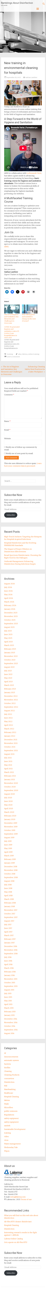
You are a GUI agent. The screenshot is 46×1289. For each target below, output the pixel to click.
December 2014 (10, 1019)
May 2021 (8, 765)
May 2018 (8, 892)
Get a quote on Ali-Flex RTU (15, 1242)
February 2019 (10, 859)
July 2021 (8, 758)
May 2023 (8, 678)
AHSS (6, 247)
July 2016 (8, 957)
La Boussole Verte (34, 173)
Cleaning (8, 1071)
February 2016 (10, 972)
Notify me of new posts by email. (19, 453)
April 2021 (8, 769)
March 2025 (9, 645)
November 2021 (11, 743)
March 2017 (9, 935)
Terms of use (26, 1199)
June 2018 (8, 888)
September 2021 (11, 750)
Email (7, 430)
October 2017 (9, 914)
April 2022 (8, 725)
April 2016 (8, 964)
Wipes (6, 1151)
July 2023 (8, 671)
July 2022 (8, 714)
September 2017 (11, 917)
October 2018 (9, 874)
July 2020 (8, 798)
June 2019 (8, 845)
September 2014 (11, 1030)
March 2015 (9, 1008)
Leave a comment (13, 357)
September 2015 (11, 986)
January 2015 (9, 1015)
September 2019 (11, 834)
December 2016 (10, 946)
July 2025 (8, 631)
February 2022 (10, 732)
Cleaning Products (11, 1075)
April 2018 (8, 895)
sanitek (7, 1126)
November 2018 (10, 870)
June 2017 (8, 928)
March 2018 (9, 899)
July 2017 (7, 924)
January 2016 (9, 975)
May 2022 (8, 721)
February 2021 (10, 776)
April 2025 (8, 642)
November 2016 (10, 950)
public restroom (10, 1111)
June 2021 (8, 761)
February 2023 (10, 689)
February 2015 (10, 1012)
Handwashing (10, 1089)
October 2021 (9, 747)
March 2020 (9, 812)
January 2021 (9, 779)
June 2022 (8, 718)
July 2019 (8, 841)
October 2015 (9, 982)
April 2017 (8, 932)
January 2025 (9, 652)
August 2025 (9, 627)
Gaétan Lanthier (31, 77)
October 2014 (9, 1026)
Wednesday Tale (11, 1147)
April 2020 (8, 808)
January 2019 (9, 863)
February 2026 (10, 605)
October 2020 (10, 787)
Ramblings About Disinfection (17, 3)
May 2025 (8, 638)
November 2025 (11, 616)
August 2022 (9, 711)
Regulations (9, 1115)
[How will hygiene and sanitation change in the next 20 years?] (30, 309)
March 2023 (9, 685)
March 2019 (9, 856)
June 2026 (8, 591)
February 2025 (10, 649)
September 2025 (11, 623)
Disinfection (9, 1082)
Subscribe (11, 515)
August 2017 (9, 921)
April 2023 (8, 681)
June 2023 (8, 674)
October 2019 (9, 830)
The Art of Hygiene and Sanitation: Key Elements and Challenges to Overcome (11, 319)
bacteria (7, 1064)
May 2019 (8, 848)
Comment (9, 395)
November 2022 (11, 700)
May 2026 (8, 594)
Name (7, 421)
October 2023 (9, 660)
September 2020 (11, 790)
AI (5, 1053)
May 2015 (8, 1001)
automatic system (11, 1060)
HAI (5, 1086)
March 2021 (9, 772)
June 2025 (8, 634)
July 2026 (8, 587)
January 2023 (9, 692)
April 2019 (8, 852)
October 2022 (10, 703)
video (6, 1136)
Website (7, 438)
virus (6, 1140)
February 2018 (10, 903)
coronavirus (9, 1078)
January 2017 (9, 943)
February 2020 (10, 816)
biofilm (7, 1068)
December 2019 (10, 823)
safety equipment (11, 1118)
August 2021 (9, 754)
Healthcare (8, 1093)
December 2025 (10, 613)
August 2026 (9, 584)
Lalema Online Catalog (13, 1239)
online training (33, 354)
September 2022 (11, 707)
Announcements (11, 1057)
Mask (6, 1104)
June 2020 (8, 801)
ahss (20, 354)
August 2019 (9, 837)
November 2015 (10, 979)
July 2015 (7, 993)
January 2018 (9, 906)
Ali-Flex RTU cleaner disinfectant (18, 1222)
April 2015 (8, 1004)
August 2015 (9, 990)
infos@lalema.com (18, 1197)
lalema (24, 354)
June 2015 (8, 997)
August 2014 (9, 1033)
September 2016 (11, 953)
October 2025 (9, 620)
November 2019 (10, 827)
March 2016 (9, 968)
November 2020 (11, 783)
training (10, 354)
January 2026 (9, 609)
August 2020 (9, 794)
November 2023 (11, 656)
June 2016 (8, 961)
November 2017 (10, 910)
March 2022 (9, 729)
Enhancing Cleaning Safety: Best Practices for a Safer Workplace (35, 369)
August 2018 (9, 881)
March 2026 (9, 602)
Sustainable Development (14, 1129)
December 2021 (10, 740)
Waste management (12, 1144)
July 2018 (8, 885)
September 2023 (11, 663)
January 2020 (9, 819)
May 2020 (8, 805)
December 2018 (10, 866)
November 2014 (10, 1022)
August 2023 (9, 667)
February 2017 (10, 939)
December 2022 (11, 696)
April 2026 (8, 598)
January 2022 (9, 736)
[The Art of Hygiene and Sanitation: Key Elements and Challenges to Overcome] (12, 309)
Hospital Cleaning (11, 1097)
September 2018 (11, 877)
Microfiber (8, 1107)
